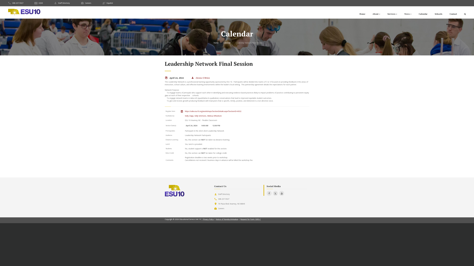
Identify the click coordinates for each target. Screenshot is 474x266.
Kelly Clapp (189, 116)
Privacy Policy (208, 219)
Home (362, 14)
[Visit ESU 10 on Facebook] (269, 193)
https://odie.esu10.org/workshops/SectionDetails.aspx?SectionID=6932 (213, 111)
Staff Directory (64, 3)
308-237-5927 (17, 3)
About (375, 14)
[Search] (465, 14)
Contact (453, 14)
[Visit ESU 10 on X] (275, 193)
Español (110, 3)
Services (391, 14)
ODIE (41, 3)
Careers (88, 3)
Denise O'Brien (203, 77)
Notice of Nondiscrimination (227, 219)
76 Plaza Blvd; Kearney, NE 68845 (231, 204)
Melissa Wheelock (214, 116)
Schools (438, 14)
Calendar (423, 14)
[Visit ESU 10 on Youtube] (281, 193)
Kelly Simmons (200, 116)
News (407, 14)
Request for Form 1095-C (250, 219)
